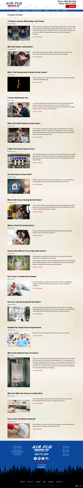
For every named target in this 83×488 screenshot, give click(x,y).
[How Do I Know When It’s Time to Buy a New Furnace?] (18, 262)
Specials (58, 10)
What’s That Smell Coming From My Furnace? (23, 123)
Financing (64, 10)
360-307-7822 (66, 455)
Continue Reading (37, 37)
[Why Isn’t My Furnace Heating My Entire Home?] (18, 211)
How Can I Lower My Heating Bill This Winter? (24, 302)
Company (46, 10)
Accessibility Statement (54, 485)
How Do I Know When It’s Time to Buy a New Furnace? (26, 251)
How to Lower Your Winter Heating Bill (21, 419)
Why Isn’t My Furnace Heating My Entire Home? (24, 200)
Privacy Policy (44, 485)
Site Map (38, 485)
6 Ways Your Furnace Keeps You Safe (21, 149)
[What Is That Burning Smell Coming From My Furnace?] (18, 84)
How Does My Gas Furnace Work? (19, 174)
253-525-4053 (17, 454)
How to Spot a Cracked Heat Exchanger (21, 276)
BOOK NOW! (71, 6)
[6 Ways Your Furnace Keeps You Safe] (18, 160)
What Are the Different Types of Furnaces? (23, 353)
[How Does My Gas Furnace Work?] (18, 186)
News (44, 481)
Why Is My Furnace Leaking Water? (20, 47)
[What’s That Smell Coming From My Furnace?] (18, 135)
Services (18, 10)
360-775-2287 (70, 3)
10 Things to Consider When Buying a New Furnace (25, 21)
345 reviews (43, 464)
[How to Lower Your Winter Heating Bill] (18, 430)
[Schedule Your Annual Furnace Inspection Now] (18, 339)
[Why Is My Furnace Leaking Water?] (18, 58)
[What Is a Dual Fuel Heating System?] (18, 237)
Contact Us (59, 481)
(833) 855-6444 (70, 1)
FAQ (53, 10)
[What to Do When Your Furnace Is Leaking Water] (18, 405)
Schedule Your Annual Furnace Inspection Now (24, 327)
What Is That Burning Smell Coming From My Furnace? (27, 72)
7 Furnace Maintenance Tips (17, 98)
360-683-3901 (66, 447)
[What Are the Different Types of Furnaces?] (18, 372)
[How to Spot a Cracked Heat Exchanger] (18, 288)
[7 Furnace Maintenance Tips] (18, 109)
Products (25, 10)
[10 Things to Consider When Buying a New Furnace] (18, 33)
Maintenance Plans (36, 10)
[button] (21, 11)
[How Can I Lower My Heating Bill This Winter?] (18, 313)
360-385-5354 (66, 451)
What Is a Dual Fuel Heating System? (20, 225)
